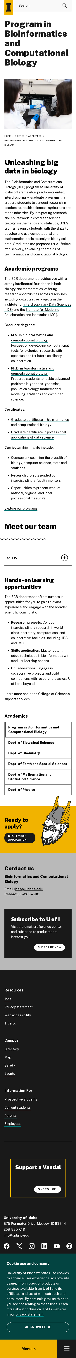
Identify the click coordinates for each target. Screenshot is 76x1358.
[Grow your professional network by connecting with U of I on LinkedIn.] (44, 1246)
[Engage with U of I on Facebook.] (7, 1246)
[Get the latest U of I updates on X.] (19, 1246)
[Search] (65, 5)
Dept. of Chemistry (24, 753)
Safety (9, 1065)
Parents (10, 1116)
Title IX (9, 1023)
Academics (35, 136)
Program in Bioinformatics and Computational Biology (33, 729)
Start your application (17, 838)
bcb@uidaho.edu (29, 889)
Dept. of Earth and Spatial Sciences (37, 764)
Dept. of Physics (21, 790)
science (20, 136)
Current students (17, 1107)
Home (7, 136)
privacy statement (30, 1314)
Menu (26, 1349)
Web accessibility (17, 1015)
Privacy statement (18, 1007)
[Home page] (8, 7)
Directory (11, 1049)
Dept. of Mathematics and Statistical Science (29, 777)
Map (7, 1057)
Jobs (7, 999)
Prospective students (20, 1099)
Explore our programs (20, 508)
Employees (12, 1124)
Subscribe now (49, 947)
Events (9, 1073)
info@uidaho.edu (16, 1235)
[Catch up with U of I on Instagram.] (32, 1246)
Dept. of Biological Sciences (31, 743)
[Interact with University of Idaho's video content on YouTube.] (57, 1246)
